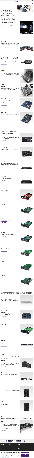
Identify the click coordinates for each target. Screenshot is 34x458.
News (9, 444)
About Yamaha (19, 444)
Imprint (2, 457)
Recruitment (19, 448)
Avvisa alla (25, 454)
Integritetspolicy (4, 457)
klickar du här (12, 455)
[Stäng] (33, 454)
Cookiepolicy (8, 457)
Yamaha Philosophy (19, 449)
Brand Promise (19, 447)
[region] (17, 454)
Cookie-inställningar (25, 452)
